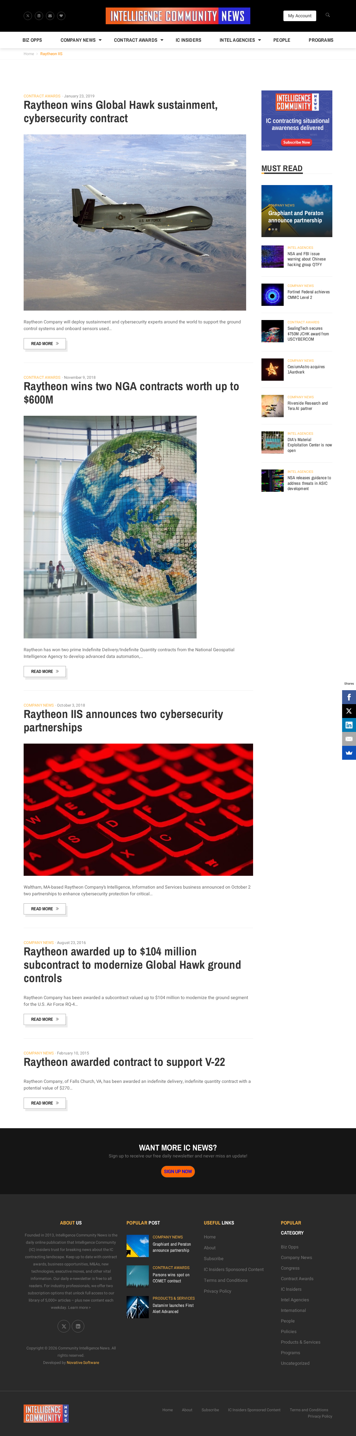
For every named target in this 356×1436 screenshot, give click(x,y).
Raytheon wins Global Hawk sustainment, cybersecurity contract (121, 111)
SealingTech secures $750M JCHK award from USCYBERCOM (308, 333)
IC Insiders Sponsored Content (234, 1269)
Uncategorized (295, 1363)
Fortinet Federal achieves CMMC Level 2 (309, 294)
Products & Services (174, 1298)
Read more (42, 343)
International (293, 1310)
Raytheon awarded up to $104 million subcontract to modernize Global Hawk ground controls (132, 964)
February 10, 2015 (73, 1053)
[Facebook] (349, 697)
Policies (288, 1331)
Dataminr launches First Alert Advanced (173, 1308)
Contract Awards (135, 39)
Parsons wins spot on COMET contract (171, 1278)
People (281, 39)
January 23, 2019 (79, 96)
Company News (78, 39)
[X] (349, 711)
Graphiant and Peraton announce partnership (295, 216)
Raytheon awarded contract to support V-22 (124, 1061)
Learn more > (79, 1307)
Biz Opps (32, 39)
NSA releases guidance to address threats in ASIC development (309, 482)
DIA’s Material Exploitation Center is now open (310, 444)
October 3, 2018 (71, 705)
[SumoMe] (349, 753)
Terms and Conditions (226, 1280)
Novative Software (83, 1363)
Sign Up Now (178, 1171)
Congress (290, 1268)
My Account (300, 16)
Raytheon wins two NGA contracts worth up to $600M (131, 392)
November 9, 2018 (80, 377)
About (210, 1248)
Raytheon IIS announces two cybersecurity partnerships (123, 720)
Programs (321, 39)
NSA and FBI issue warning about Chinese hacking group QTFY (307, 258)
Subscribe (214, 1258)
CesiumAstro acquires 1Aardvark (306, 369)
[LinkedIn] (349, 725)
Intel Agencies (237, 39)
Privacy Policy (217, 1291)
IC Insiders (188, 39)
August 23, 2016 (71, 943)
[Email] (349, 739)
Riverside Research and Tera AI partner (308, 406)
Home (29, 54)
